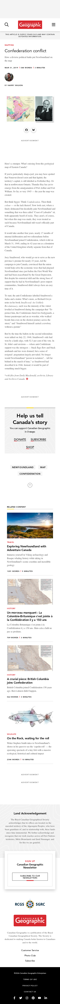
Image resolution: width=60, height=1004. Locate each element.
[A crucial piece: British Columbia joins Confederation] (30, 673)
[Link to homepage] (30, 24)
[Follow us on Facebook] (14, 997)
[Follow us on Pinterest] (33, 997)
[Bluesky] (33, 130)
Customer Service (30, 950)
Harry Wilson (15, 85)
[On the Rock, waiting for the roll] (30, 734)
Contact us (30, 991)
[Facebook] (26, 130)
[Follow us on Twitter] (20, 997)
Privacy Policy (29, 985)
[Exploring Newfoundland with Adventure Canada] (30, 544)
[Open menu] (53, 24)
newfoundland (22, 467)
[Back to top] (30, 485)
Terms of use (30, 979)
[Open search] (7, 24)
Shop (30, 447)
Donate (20, 439)
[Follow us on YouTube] (39, 997)
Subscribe (38, 439)
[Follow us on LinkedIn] (45, 997)
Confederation (30, 473)
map (43, 467)
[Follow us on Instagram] (26, 997)
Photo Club (30, 955)
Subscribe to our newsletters (30, 877)
